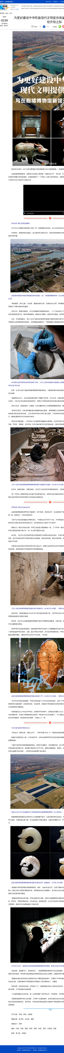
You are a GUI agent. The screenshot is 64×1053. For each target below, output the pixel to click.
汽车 (25, 8)
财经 (39, 6)
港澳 (44, 6)
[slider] (23, 211)
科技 (62, 6)
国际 (36, 6)
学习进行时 (24, 6)
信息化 (35, 8)
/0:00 (32, 213)
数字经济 (39, 8)
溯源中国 (56, 8)
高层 (28, 6)
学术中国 (44, 8)
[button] (25, 213)
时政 (31, 6)
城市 (60, 8)
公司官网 (12, 7)
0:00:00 (29, 213)
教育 (59, 6)
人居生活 (31, 8)
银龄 (53, 8)
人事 (33, 6)
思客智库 (50, 6)
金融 (22, 8)
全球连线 (55, 6)
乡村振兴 (49, 8)
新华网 (2, 13)
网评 (41, 6)
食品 (27, 8)
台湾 (47, 6)
